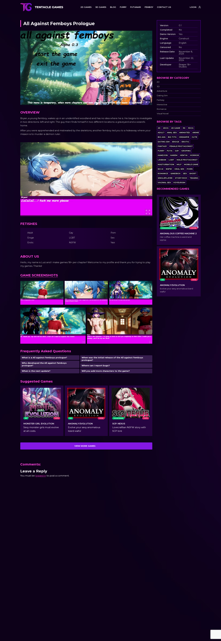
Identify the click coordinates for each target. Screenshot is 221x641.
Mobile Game (191, 164)
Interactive (162, 105)
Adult (161, 132)
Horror (194, 155)
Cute (194, 137)
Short (192, 173)
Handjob (163, 155)
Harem (173, 155)
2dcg (166, 128)
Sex (185, 173)
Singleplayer (165, 178)
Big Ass (161, 137)
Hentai (183, 155)
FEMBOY (149, 7)
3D (158, 86)
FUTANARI (135, 7)
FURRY (123, 7)
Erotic (185, 142)
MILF (179, 164)
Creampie (184, 137)
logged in (40, 475)
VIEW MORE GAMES (84, 446)
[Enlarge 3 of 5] (148, 284)
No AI (160, 169)
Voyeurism (179, 182)
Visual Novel (163, 114)
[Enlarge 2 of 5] (103, 284)
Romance (161, 109)
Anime (195, 132)
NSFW (169, 169)
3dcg (190, 128)
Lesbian (162, 160)
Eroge (175, 142)
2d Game (175, 128)
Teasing (194, 178)
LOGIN (193, 7)
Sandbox (175, 173)
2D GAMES (86, 7)
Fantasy (160, 100)
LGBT (171, 160)
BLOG (113, 7)
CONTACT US (164, 7)
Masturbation (166, 164)
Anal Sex (172, 132)
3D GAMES (100, 7)
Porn (190, 169)
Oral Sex (179, 169)
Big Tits (172, 137)
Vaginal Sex (164, 182)
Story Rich (181, 178)
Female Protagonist (181, 146)
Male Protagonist (187, 160)
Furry (161, 151)
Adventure (162, 91)
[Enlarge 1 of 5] (59, 284)
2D (158, 82)
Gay (177, 151)
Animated (184, 132)
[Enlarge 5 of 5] (148, 311)
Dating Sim (162, 95)
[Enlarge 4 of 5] (81, 311)
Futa (169, 151)
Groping (186, 151)
